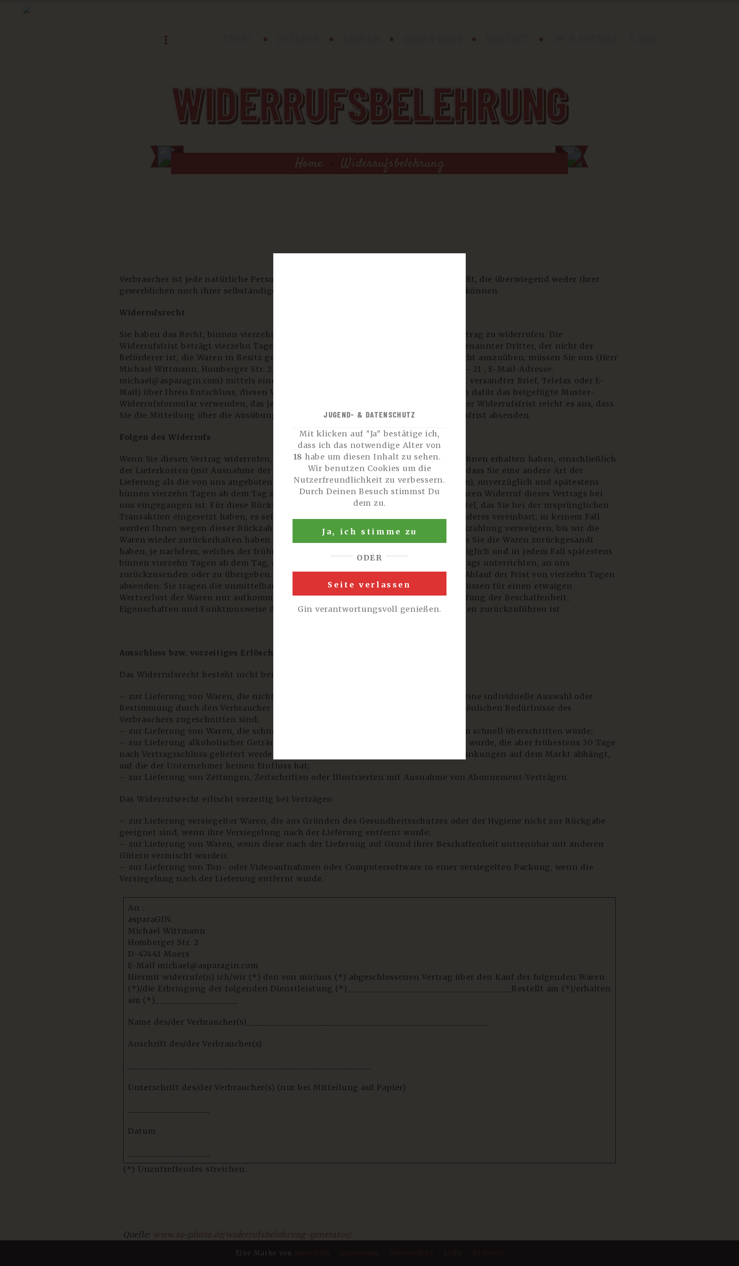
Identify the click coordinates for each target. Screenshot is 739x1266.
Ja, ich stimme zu (369, 532)
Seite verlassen (369, 585)
